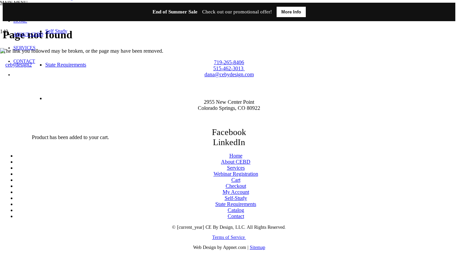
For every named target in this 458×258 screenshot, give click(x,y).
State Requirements (235, 204)
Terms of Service (229, 237)
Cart (235, 180)
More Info (291, 11)
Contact (236, 216)
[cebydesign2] (16, 65)
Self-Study (236, 198)
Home (235, 156)
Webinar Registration (236, 174)
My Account (236, 192)
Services (236, 168)
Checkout (236, 186)
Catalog (236, 210)
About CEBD (235, 162)
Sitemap (257, 247)
